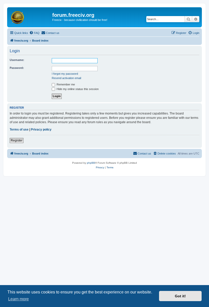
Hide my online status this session (77, 89)
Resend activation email (66, 78)
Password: (17, 67)
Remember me (65, 84)
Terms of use (19, 129)
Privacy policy (41, 129)
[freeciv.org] (30, 16)
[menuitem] (34, 33)
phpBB (91, 162)
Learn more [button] (18, 299)
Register (16, 140)
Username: (17, 59)
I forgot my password (65, 73)
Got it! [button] (180, 296)
